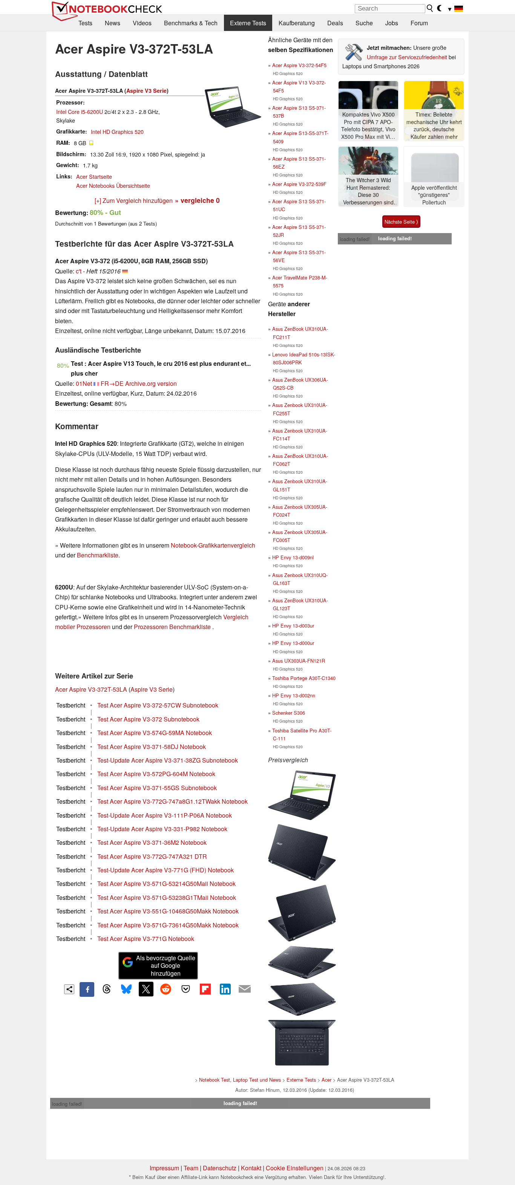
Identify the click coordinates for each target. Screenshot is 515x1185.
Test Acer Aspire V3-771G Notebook (145, 938)
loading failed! (355, 239)
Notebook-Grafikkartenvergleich (213, 545)
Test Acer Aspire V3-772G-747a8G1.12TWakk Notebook (172, 801)
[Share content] (69, 989)
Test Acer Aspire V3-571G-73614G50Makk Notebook (168, 925)
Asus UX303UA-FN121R (298, 660)
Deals (335, 22)
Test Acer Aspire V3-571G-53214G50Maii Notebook (166, 883)
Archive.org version (151, 383)
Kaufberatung (297, 22)
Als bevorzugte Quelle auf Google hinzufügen (165, 965)
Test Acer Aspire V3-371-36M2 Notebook (152, 842)
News (112, 22)
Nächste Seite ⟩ (401, 221)
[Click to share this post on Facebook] (87, 989)
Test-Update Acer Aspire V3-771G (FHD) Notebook (165, 870)
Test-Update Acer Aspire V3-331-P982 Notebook (162, 828)
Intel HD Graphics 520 (117, 131)
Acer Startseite (94, 176)
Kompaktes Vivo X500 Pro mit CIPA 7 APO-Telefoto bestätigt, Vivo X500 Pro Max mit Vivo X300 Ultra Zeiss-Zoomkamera (368, 126)
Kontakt (251, 1168)
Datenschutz (219, 1168)
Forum (419, 22)
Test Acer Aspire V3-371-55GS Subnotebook (157, 787)
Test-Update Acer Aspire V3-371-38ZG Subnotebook (167, 760)
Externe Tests (248, 22)
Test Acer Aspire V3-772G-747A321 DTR (152, 856)
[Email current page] (245, 989)
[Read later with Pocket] (185, 989)
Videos (142, 22)
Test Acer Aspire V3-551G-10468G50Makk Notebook (168, 911)
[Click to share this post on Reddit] (166, 989)
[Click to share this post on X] (146, 989)
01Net (84, 383)
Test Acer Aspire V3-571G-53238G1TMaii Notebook (166, 897)
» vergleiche (197, 200)
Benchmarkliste (97, 555)
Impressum (164, 1168)
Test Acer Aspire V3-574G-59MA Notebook (154, 732)
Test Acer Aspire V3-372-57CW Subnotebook (157, 705)
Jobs (391, 22)
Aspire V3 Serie (146, 90)
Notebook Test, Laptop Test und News (240, 1079)
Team (191, 1168)
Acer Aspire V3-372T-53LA (91, 689)
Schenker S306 (288, 712)
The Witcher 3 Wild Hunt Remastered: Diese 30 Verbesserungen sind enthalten (368, 191)
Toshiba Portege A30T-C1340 (304, 678)
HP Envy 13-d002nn (293, 695)
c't (78, 271)
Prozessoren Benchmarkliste (173, 626)
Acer (326, 1079)
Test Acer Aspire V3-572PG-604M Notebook (156, 773)
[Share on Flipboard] (205, 989)
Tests (85, 22)
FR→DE (112, 383)
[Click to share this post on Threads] (107, 989)
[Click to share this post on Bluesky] (126, 989)
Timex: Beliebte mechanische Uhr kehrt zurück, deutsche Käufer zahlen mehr (434, 125)
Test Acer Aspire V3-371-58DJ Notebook (151, 746)
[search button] (430, 8)
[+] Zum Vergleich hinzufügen (134, 200)
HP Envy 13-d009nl (293, 557)
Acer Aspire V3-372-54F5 (299, 65)
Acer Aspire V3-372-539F (299, 183)
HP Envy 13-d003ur (293, 625)
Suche (364, 22)
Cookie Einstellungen (294, 1168)
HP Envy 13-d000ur (293, 642)
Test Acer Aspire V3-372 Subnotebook (148, 719)
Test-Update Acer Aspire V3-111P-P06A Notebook (164, 815)
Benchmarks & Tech (191, 22)
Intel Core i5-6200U (79, 111)
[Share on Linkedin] (225, 989)
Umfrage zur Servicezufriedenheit (407, 57)
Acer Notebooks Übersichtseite (113, 185)
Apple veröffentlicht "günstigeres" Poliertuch (434, 195)
